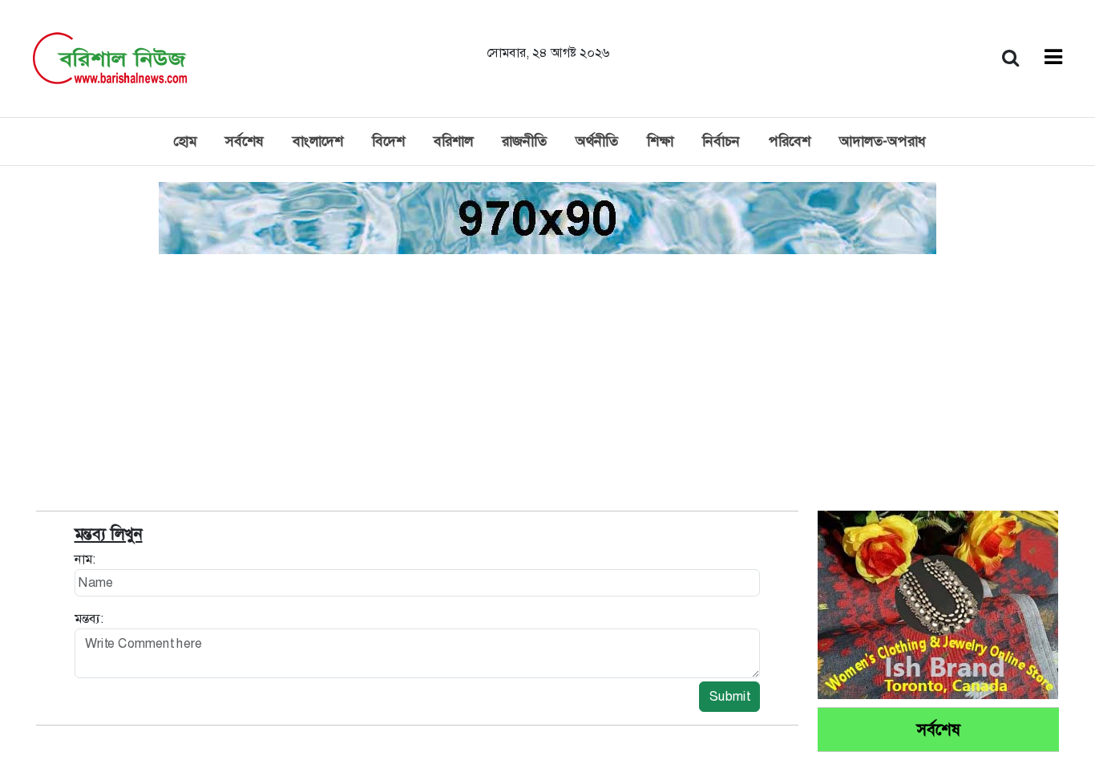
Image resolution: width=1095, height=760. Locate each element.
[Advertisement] (547, 377)
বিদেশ (388, 141)
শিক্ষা (660, 141)
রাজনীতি (524, 141)
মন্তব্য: (89, 618)
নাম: (85, 559)
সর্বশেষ (244, 141)
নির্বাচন (721, 141)
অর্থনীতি (597, 141)
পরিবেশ (789, 141)
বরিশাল (453, 141)
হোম (184, 141)
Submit (729, 696)
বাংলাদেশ (318, 141)
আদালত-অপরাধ (882, 141)
